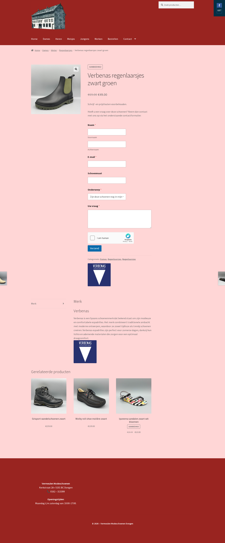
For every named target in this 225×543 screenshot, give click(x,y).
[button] (76, 69)
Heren (58, 38)
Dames (46, 38)
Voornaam (92, 137)
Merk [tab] (33, 303)
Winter (54, 50)
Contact (127, 38)
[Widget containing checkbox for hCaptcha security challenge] (111, 238)
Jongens (84, 38)
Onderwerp (94, 189)
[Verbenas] (99, 274)
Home (34, 38)
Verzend (94, 248)
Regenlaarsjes (65, 50)
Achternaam (93, 149)
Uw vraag (94, 206)
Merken (98, 38)
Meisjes (71, 38)
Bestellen (113, 38)
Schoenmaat (95, 173)
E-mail (92, 157)
